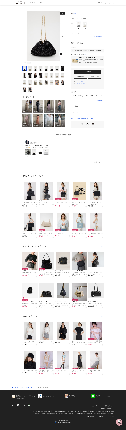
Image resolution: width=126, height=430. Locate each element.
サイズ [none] (72, 33)
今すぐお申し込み (82, 64)
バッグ (22, 387)
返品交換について (79, 85)
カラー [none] (72, 23)
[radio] (78, 26)
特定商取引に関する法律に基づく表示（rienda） (82, 118)
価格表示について (79, 81)
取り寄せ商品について (80, 83)
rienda (74, 13)
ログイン (100, 2)
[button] (43, 36)
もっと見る (99, 100)
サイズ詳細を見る (98, 36)
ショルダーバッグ (30, 387)
